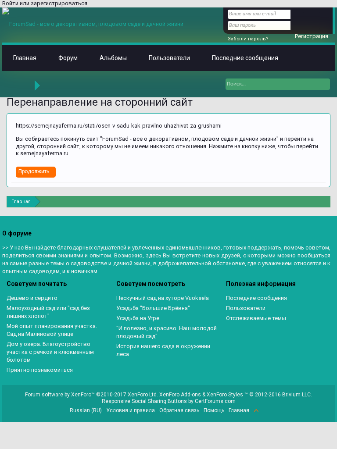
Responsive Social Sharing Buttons (144, 401)
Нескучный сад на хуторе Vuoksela (162, 298)
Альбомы (113, 57)
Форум (68, 57)
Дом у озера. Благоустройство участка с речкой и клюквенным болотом (50, 352)
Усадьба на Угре (137, 318)
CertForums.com (215, 401)
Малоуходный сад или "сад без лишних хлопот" (48, 312)
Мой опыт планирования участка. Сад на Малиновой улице (52, 330)
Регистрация (311, 36)
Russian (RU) (86, 410)
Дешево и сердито (32, 298)
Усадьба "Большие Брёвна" (153, 308)
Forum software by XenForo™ (91, 395)
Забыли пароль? (248, 39)
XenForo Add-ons (180, 395)
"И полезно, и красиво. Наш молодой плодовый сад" (166, 332)
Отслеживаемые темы (256, 318)
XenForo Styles (225, 395)
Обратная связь (179, 410)
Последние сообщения (245, 57)
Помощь (214, 410)
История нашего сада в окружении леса (163, 350)
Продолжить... (35, 171)
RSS (266, 410)
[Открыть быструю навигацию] (325, 201)
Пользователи (169, 57)
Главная (24, 57)
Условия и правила (130, 410)
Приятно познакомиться (40, 370)
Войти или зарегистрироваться (44, 3)
